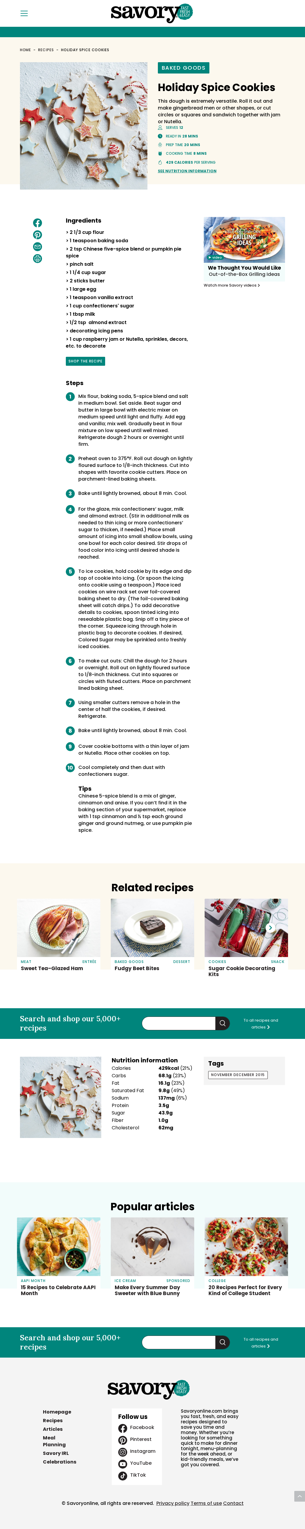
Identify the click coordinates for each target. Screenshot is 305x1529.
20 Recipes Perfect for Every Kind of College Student (245, 1290)
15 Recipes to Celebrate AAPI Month (58, 1290)
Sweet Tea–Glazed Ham (52, 968)
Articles (53, 1429)
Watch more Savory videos (230, 285)
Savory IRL (56, 1453)
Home (25, 49)
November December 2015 (238, 1074)
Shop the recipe (85, 362)
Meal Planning (54, 1441)
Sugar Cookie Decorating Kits (241, 971)
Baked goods (184, 67)
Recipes (46, 49)
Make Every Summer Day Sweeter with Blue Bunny (147, 1290)
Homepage (57, 1411)
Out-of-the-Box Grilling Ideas (244, 274)
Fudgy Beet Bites (137, 968)
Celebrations (59, 1461)
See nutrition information (187, 170)
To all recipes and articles (261, 1023)
